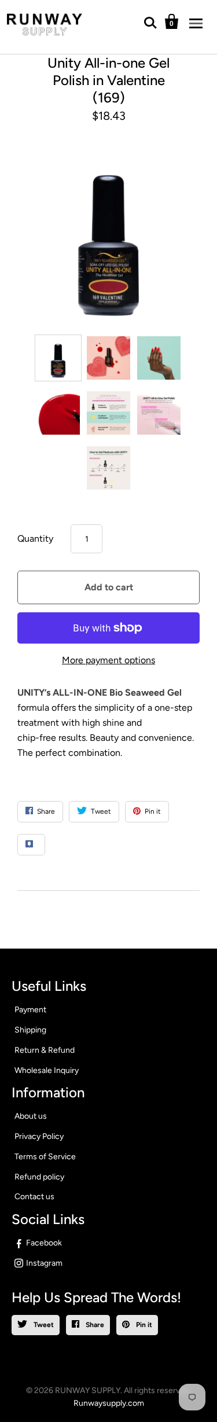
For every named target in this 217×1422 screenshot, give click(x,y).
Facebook (44, 1243)
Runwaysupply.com (108, 1403)
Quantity (35, 538)
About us (30, 1116)
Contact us (34, 1196)
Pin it (143, 1325)
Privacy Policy (39, 1136)
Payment (30, 1010)
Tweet (43, 1325)
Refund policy (39, 1177)
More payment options (108, 660)
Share (94, 1325)
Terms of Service (45, 1157)
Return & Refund (44, 1050)
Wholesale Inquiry (46, 1070)
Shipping (30, 1030)
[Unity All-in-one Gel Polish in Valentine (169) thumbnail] (58, 358)
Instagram (44, 1263)
